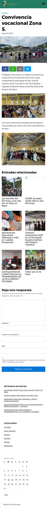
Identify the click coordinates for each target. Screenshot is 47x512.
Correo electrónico (11, 335)
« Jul (6, 495)
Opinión (7, 442)
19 (12, 480)
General (5, 13)
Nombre (5, 323)
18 (9, 480)
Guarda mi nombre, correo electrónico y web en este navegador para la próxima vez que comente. (23, 361)
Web (3, 346)
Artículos (7, 427)
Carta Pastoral (9, 431)
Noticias (7, 438)
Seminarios (8, 446)
